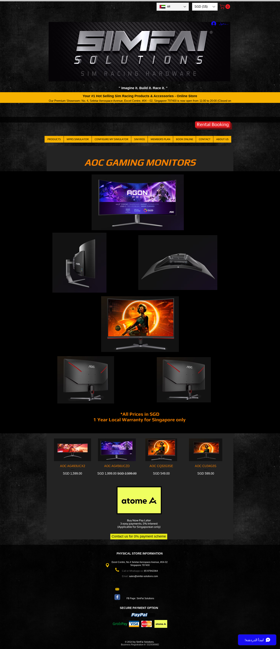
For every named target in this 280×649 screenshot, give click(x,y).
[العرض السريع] (205, 449)
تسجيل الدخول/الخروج (51, 7)
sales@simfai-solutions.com (143, 576)
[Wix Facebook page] (117, 597)
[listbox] (205, 7)
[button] (205, 7)
